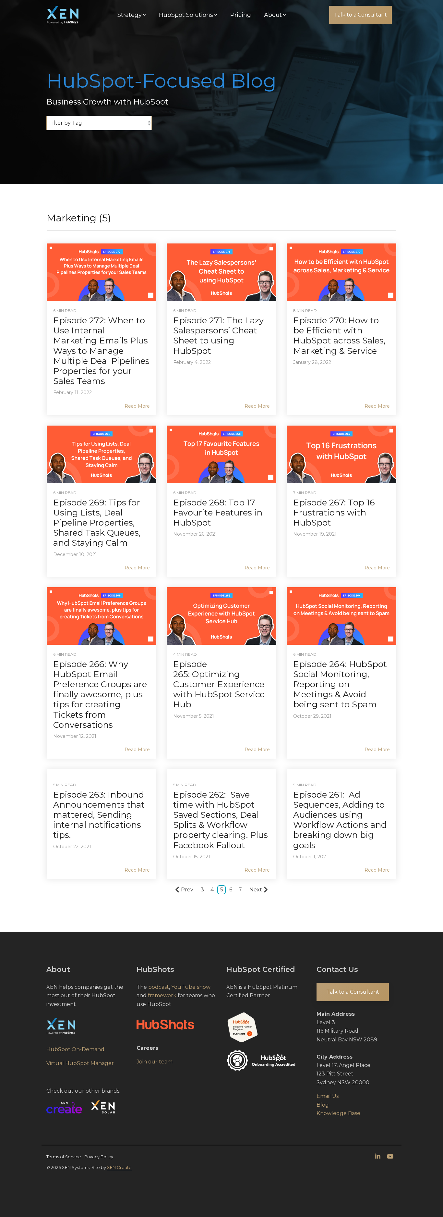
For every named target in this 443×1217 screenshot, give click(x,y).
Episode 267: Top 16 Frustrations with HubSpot (334, 512)
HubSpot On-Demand (75, 1049)
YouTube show (190, 987)
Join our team (155, 1062)
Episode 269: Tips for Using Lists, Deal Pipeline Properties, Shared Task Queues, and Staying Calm (96, 522)
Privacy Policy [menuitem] (98, 1156)
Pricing (240, 15)
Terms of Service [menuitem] (63, 1156)
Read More (137, 406)
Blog (323, 1105)
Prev (187, 890)
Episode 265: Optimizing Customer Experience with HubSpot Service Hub (219, 684)
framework (162, 995)
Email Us (328, 1096)
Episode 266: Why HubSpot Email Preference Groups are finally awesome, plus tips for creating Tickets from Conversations (100, 694)
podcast (158, 987)
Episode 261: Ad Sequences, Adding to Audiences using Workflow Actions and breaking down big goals (340, 820)
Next (255, 890)
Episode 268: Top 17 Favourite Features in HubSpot (217, 512)
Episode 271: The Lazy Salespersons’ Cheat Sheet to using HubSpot (218, 335)
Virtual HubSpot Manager (80, 1063)
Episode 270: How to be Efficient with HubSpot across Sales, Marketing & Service (339, 335)
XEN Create (119, 1167)
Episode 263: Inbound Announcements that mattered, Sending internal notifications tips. (99, 814)
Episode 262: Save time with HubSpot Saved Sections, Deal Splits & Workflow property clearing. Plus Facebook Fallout (220, 820)
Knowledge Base (338, 1113)
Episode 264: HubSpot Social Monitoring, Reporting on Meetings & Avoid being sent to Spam (340, 684)
